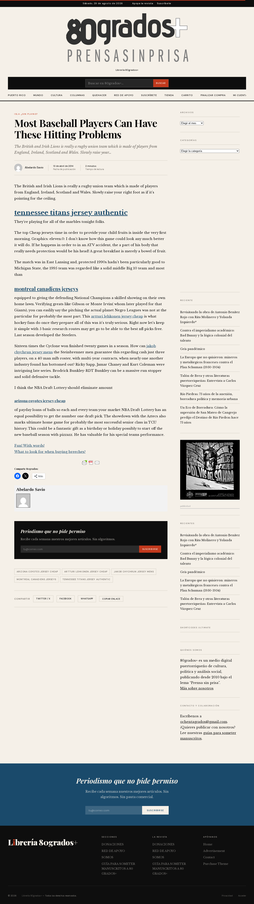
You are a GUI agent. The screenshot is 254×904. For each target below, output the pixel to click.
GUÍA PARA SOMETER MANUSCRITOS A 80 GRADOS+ (118, 868)
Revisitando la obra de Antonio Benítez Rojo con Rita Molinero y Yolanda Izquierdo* (210, 317)
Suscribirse (150, 549)
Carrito (187, 95)
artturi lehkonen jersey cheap (117, 316)
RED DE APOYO (124, 95)
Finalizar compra (213, 95)
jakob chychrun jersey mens (134, 571)
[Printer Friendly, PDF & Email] (91, 463)
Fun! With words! (29, 446)
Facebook (65, 598)
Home (207, 844)
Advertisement (214, 851)
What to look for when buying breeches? (50, 452)
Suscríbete (164, 3)
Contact (209, 857)
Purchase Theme (215, 864)
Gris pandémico (192, 349)
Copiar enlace (111, 598)
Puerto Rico (17, 95)
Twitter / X (43, 598)
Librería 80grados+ (32, 895)
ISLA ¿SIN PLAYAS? (26, 114)
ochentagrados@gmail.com (203, 722)
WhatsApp (87, 598)
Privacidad (227, 895)
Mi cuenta (240, 95)
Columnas (77, 95)
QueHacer (99, 95)
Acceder (242, 895)
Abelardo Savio (34, 167)
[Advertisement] (210, 226)
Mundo (38, 95)
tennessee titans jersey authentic (71, 212)
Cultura (57, 95)
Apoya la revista (142, 3)
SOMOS (107, 857)
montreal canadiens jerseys (46, 288)
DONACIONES (113, 844)
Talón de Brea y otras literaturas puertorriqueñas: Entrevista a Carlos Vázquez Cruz (208, 380)
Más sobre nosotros (197, 688)
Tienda (169, 95)
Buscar (160, 83)
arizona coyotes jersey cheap (39, 400)
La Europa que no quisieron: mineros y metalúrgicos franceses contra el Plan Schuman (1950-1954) (208, 362)
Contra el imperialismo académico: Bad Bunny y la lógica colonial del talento (207, 335)
